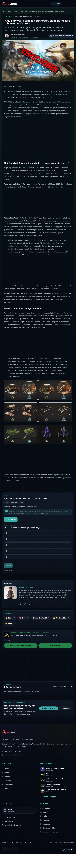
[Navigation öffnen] (72, 4)
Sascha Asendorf (19, 34)
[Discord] (12, 842)
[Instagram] (16, 842)
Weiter (8, 565)
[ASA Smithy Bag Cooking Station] (21, 412)
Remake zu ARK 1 (29, 167)
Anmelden (65, 708)
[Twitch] (29, 842)
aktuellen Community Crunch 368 (28, 102)
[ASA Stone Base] (21, 390)
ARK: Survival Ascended (23, 16)
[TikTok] (21, 842)
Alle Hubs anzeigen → (49, 796)
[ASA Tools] (55, 412)
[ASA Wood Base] (55, 390)
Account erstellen (49, 708)
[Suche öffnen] (66, 4)
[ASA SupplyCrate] (55, 434)
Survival (15, 11)
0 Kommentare (34, 37)
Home (3, 11)
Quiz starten (11, 519)
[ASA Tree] (21, 434)
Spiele (9, 11)
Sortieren (54, 686)
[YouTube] (25, 842)
